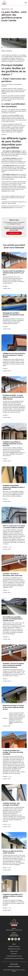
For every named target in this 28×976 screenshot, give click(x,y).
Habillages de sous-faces (14, 948)
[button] (25, 2)
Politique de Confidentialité (14, 966)
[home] (4, 2)
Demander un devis (14, 233)
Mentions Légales (14, 964)
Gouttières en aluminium (14, 946)
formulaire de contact (6, 207)
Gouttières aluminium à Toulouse (14, 956)
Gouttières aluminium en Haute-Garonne (14, 958)
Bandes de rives (14, 951)
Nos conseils (14, 953)
